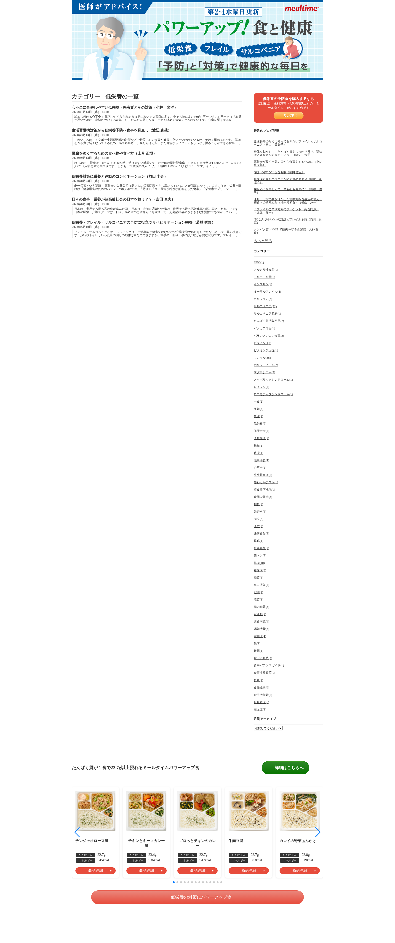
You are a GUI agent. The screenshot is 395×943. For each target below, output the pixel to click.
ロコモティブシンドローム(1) (273, 394)
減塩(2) (258, 519)
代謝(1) (258, 416)
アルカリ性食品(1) (266, 269)
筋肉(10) (259, 563)
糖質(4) (258, 577)
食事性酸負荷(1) (264, 672)
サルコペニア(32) (265, 306)
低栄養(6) (260, 423)
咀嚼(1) (258, 453)
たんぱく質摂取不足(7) (269, 321)
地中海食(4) (261, 460)
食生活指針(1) (263, 695)
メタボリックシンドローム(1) (273, 379)
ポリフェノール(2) (266, 365)
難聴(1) (258, 650)
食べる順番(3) (263, 658)
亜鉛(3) (258, 409)
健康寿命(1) (261, 431)
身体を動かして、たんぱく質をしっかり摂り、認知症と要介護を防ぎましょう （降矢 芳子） (288, 153)
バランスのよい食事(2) (269, 335)
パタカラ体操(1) (264, 328)
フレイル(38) (262, 357)
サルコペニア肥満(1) (267, 313)
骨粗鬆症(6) (261, 702)
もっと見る (263, 241)
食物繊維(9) (261, 687)
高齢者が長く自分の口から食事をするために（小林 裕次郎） (288, 163)
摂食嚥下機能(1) (264, 489)
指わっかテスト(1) (266, 482)
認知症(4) (260, 636)
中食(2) (258, 401)
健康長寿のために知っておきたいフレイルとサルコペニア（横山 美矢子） (288, 143)
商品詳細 (95, 870)
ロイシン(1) (261, 387)
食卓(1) (258, 680)
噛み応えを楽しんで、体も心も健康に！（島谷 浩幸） (288, 191)
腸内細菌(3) (261, 607)
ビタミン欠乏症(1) (266, 350)
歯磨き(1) (260, 511)
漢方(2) (258, 526)
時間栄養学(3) (263, 497)
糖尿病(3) (260, 570)
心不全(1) (260, 467)
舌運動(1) (260, 614)
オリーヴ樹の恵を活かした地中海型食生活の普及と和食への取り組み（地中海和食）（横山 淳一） (288, 201)
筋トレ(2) (260, 555)
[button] (318, 832)
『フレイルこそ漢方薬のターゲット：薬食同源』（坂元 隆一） (286, 211)
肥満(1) (258, 592)
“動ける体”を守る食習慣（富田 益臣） (279, 172)
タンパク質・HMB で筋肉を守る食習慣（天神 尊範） (286, 231)
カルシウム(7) (263, 299)
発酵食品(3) (261, 533)
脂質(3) (258, 599)
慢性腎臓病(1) (263, 475)
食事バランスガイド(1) (269, 665)
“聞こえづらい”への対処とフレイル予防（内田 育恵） (288, 221)
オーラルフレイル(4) (267, 291)
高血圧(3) (260, 709)
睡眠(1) (258, 540)
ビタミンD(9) (262, 343)
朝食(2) (258, 504)
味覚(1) (258, 445)
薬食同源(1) (261, 621)
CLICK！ (290, 115)
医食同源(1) (261, 438)
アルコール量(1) (264, 277)
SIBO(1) (259, 262)
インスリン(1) (263, 284)
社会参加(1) (261, 548)
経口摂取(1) (261, 585)
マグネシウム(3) (264, 372)
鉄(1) (257, 643)
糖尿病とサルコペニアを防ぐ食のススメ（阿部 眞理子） (288, 181)
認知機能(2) (261, 628)
